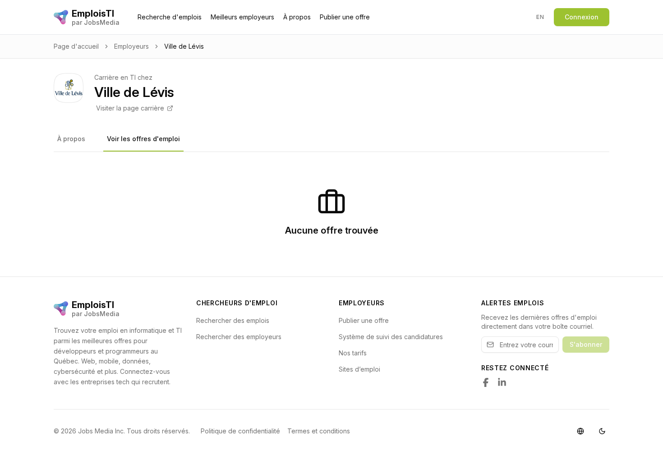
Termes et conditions (318, 431)
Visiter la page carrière (130, 108)
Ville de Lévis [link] (184, 46)
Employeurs (131, 46)
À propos (297, 17)
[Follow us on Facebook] (485, 382)
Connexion (582, 17)
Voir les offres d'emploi (143, 139)
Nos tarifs (353, 353)
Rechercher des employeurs (238, 336)
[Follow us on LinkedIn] (501, 382)
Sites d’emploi (359, 369)
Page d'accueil (76, 46)
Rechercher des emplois (232, 320)
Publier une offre (345, 17)
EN (540, 17)
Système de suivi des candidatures (391, 336)
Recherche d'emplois (170, 17)
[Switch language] (580, 431)
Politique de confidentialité (240, 431)
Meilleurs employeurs (242, 17)
